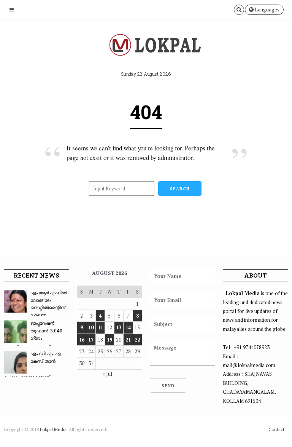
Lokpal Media (53, 429)
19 (109, 339)
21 (128, 339)
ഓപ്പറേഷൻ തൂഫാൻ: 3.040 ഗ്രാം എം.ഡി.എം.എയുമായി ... (33, 335)
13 (118, 327)
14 (128, 327)
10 (91, 327)
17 (91, 339)
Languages (266, 9)
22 (137, 339)
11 (100, 327)
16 (81, 339)
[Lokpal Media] (146, 47)
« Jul (107, 373)
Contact (276, 429)
